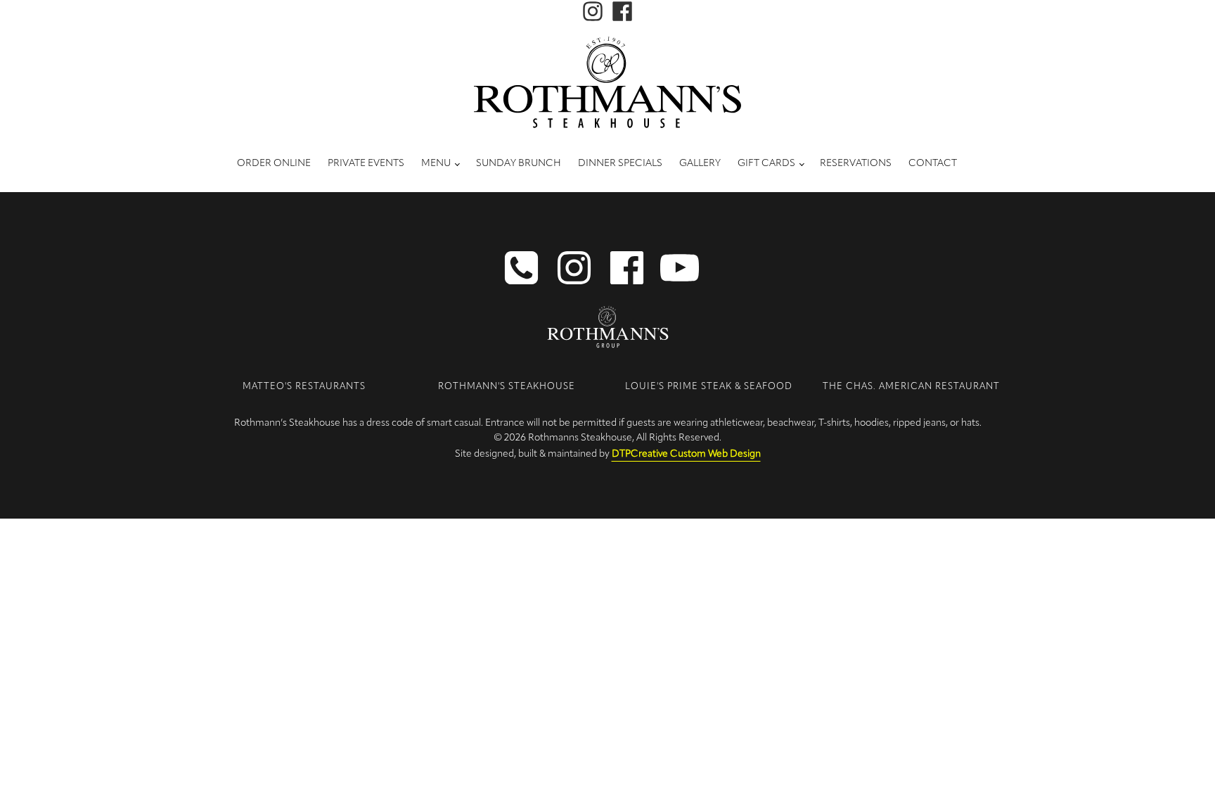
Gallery (700, 163)
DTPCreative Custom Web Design (686, 454)
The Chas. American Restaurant (911, 386)
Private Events (366, 163)
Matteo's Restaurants (304, 386)
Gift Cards (766, 163)
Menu (436, 163)
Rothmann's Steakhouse (506, 386)
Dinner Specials (620, 163)
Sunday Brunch (518, 163)
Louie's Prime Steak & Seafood (708, 386)
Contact (932, 163)
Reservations (856, 163)
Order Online (274, 163)
